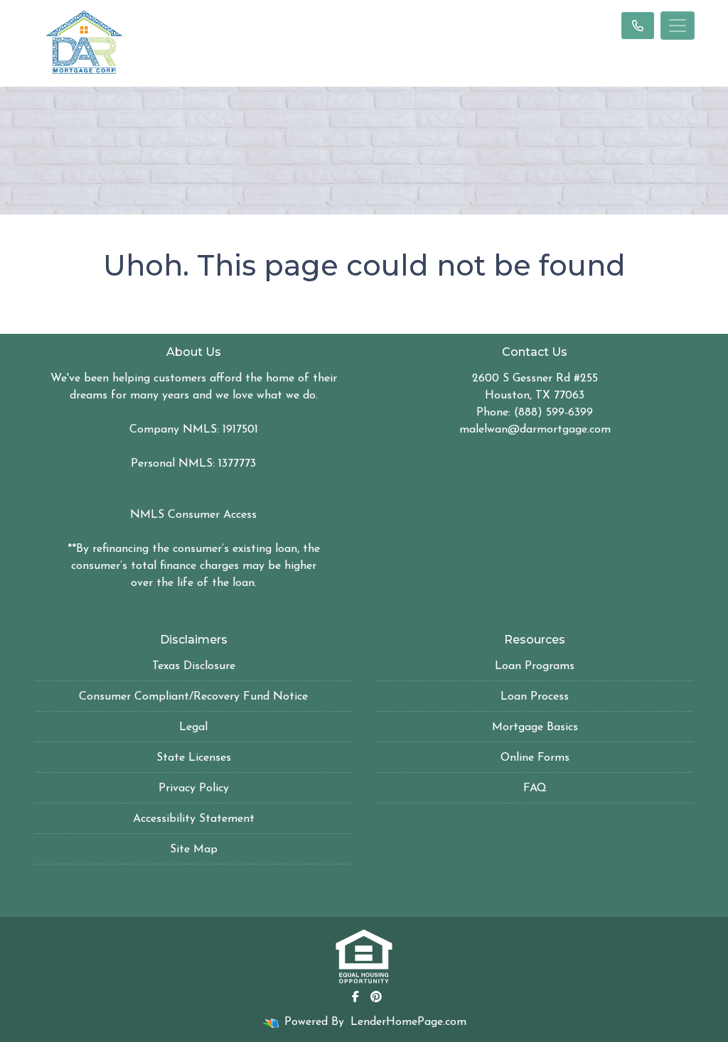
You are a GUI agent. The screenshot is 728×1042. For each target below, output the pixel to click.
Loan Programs (534, 666)
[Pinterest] (376, 996)
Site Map (194, 849)
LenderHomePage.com (408, 1022)
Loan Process (534, 696)
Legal (193, 727)
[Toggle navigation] (677, 25)
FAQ (535, 788)
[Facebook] (355, 996)
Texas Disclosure (193, 666)
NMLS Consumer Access (193, 515)
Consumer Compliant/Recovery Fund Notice (193, 696)
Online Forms (534, 758)
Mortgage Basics (535, 727)
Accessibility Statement (194, 819)
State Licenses (193, 758)
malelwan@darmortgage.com (535, 429)
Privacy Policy (194, 788)
